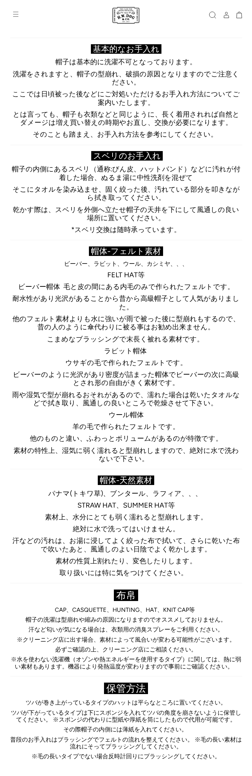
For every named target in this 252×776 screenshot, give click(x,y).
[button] (212, 15)
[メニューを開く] (16, 15)
